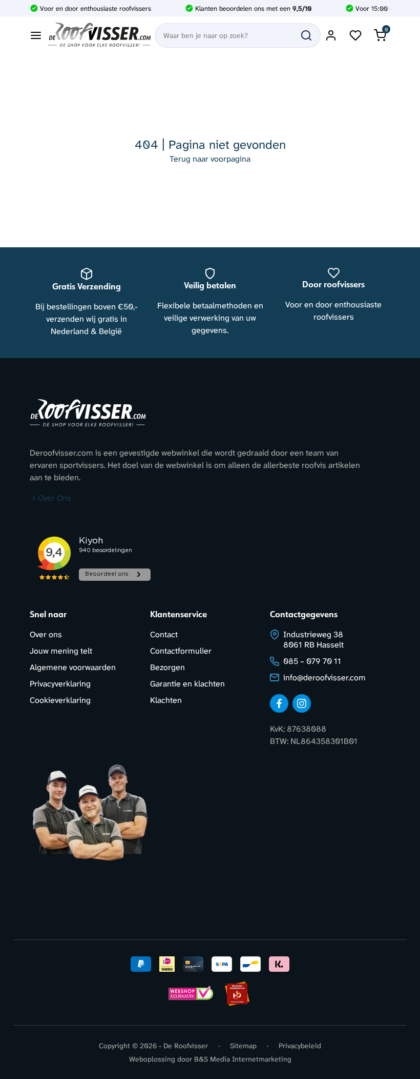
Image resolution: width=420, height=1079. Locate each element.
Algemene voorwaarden (73, 667)
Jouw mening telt (61, 650)
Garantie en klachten (187, 683)
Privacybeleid (300, 1045)
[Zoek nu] (306, 35)
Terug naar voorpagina (210, 158)
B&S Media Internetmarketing (242, 1059)
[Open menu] (36, 35)
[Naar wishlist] (355, 35)
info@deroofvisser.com (324, 677)
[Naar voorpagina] (99, 35)
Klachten (166, 700)
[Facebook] (279, 703)
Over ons (46, 634)
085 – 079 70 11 (312, 661)
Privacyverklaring (60, 683)
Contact (164, 634)
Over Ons (54, 498)
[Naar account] (331, 35)
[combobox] (238, 35)
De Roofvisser (185, 1045)
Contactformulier (181, 650)
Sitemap (243, 1045)
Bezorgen (167, 667)
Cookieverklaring (60, 700)
